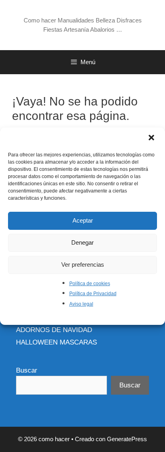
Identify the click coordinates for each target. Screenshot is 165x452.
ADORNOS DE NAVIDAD (54, 330)
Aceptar (82, 220)
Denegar (82, 242)
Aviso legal (81, 304)
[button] (152, 138)
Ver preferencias (82, 264)
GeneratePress (127, 439)
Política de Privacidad (93, 293)
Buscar (26, 370)
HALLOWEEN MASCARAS (56, 342)
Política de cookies (89, 283)
